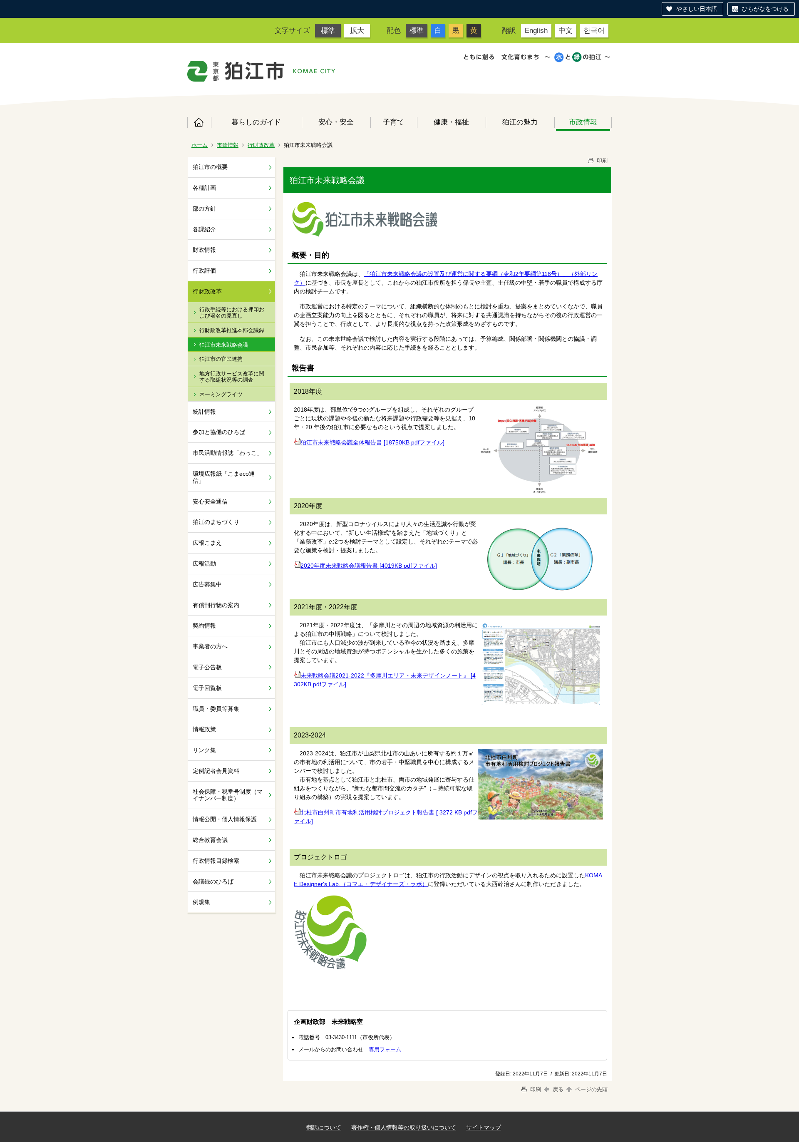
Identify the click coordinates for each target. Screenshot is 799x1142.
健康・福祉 (451, 122)
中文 (565, 30)
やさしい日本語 (696, 8)
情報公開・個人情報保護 (225, 819)
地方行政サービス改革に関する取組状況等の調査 (231, 376)
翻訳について (323, 1127)
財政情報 (204, 249)
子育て (393, 122)
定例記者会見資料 (216, 770)
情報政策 (204, 729)
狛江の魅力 (520, 122)
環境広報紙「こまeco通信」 (224, 477)
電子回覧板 (207, 688)
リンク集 (204, 750)
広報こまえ (207, 542)
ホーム (199, 122)
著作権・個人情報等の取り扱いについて (403, 1127)
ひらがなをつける (765, 8)
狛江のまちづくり (216, 522)
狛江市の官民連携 (221, 359)
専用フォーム (385, 1049)
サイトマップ (483, 1127)
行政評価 (204, 270)
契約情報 (204, 625)
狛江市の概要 (210, 167)
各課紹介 (204, 229)
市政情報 (583, 122)
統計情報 (204, 411)
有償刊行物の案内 (216, 605)
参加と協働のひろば (219, 432)
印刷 (601, 160)
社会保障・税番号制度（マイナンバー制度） (228, 795)
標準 (328, 30)
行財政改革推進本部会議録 (231, 330)
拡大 (357, 30)
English (536, 30)
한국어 (594, 30)
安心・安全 (336, 122)
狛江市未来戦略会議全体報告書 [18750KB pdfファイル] (372, 442)
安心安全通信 (210, 501)
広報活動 (204, 563)
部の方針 (204, 208)
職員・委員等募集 (216, 708)
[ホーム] (236, 71)
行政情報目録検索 (216, 860)
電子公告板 (207, 667)
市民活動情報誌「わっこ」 (228, 452)
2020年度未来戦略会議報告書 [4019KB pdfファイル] (368, 565)
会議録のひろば (213, 881)
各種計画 (204, 187)
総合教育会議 (210, 840)
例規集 (201, 902)
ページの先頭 (590, 1089)
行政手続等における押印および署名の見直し (231, 312)
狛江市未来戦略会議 (223, 345)
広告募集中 (207, 584)
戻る (558, 1089)
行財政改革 (261, 145)
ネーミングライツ (221, 394)
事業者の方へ (210, 646)
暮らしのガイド (256, 122)
